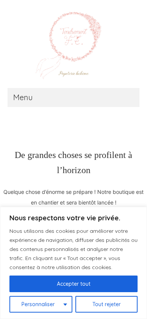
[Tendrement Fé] (73, 46)
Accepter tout (73, 283)
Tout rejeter (106, 304)
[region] (73, 263)
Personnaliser (38, 304)
